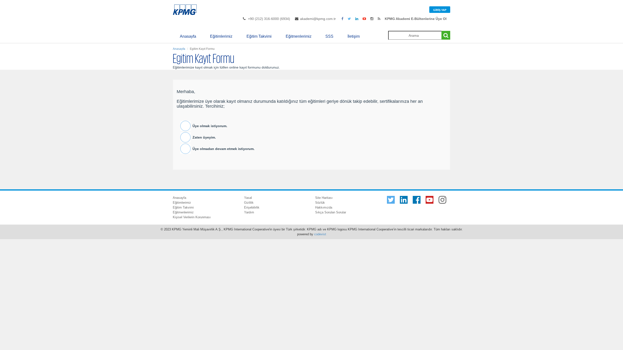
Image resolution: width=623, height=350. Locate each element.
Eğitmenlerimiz (299, 36)
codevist (320, 234)
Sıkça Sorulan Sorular (330, 212)
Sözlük (320, 202)
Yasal (248, 198)
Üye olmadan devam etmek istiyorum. (223, 149)
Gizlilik (249, 202)
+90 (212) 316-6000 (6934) (269, 19)
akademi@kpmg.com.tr (318, 19)
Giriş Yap (439, 10)
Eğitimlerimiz (221, 36)
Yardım (249, 212)
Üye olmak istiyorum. (209, 126)
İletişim (354, 36)
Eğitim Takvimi (259, 36)
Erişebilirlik (251, 207)
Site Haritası (324, 198)
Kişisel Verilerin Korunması (192, 217)
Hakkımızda (323, 207)
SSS (329, 36)
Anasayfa (188, 36)
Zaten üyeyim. (204, 137)
